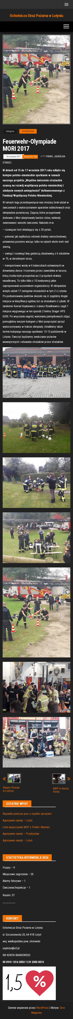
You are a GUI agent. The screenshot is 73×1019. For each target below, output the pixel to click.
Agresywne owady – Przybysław (21, 833)
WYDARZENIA (28, 131)
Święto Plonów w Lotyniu (11, 789)
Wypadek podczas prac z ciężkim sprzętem (27, 813)
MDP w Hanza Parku (61, 790)
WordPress (42, 1007)
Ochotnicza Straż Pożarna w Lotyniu (36, 15)
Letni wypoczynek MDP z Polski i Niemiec (26, 827)
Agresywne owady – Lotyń (17, 820)
